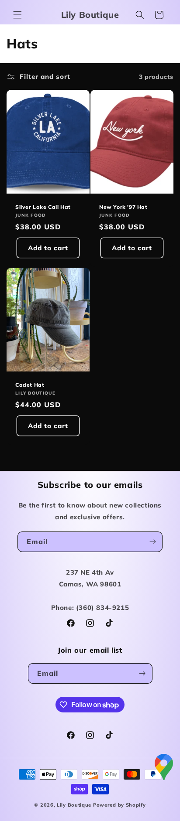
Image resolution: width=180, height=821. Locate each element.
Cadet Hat (29, 385)
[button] (17, 14)
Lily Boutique (74, 805)
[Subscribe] (152, 541)
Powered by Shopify (119, 805)
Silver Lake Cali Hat (43, 207)
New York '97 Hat (123, 207)
